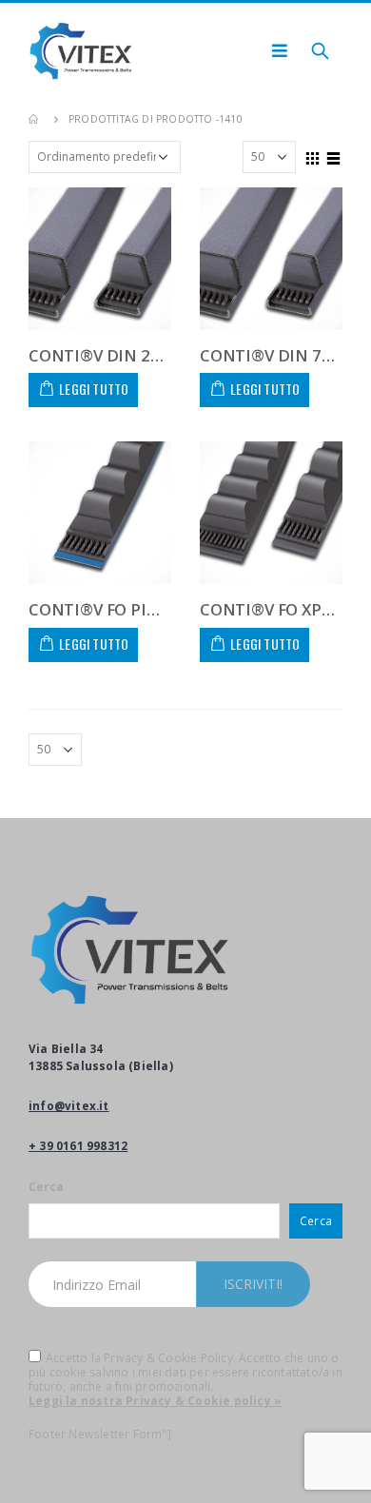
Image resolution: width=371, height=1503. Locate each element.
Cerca (46, 1186)
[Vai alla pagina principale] (35, 118)
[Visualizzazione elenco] (333, 156)
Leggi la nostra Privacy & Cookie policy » (155, 1401)
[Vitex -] (81, 51)
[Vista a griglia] (313, 156)
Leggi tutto (93, 389)
